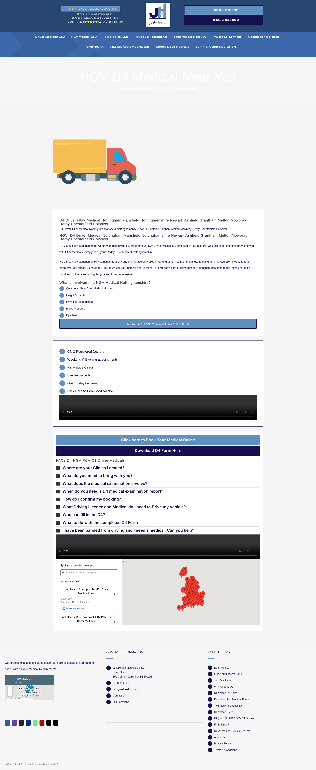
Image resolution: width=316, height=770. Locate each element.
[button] (158, 468)
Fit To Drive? (221, 724)
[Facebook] (7, 723)
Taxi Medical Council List (228, 705)
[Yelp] (42, 723)
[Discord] (21, 723)
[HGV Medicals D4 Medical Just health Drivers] (95, 162)
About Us (219, 737)
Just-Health (50, 764)
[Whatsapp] (35, 723)
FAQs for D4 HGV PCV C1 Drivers (234, 718)
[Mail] (48, 723)
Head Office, (120, 672)
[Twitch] (14, 723)
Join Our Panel (223, 680)
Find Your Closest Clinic (228, 674)
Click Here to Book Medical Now (90, 391)
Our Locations (121, 702)
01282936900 (121, 683)
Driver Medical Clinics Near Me (232, 731)
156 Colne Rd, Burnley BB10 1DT (132, 676)
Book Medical (222, 667)
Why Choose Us (223, 686)
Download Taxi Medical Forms (232, 699)
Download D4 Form (225, 693)
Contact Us (119, 695)
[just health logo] (158, 4)
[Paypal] (28, 723)
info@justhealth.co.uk (125, 689)
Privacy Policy (222, 743)
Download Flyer (223, 712)
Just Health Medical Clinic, (128, 667)
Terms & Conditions (225, 750)
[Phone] (55, 723)
